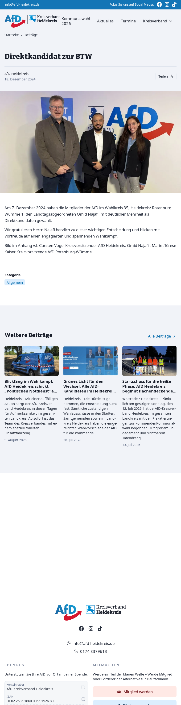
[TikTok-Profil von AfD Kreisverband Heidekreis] (100, 628)
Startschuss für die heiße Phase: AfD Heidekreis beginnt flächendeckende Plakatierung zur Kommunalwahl (147, 391)
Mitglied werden (138, 691)
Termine (128, 21)
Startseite (11, 35)
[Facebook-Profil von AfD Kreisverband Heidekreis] (81, 628)
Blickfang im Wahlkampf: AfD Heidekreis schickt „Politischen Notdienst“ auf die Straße (31, 388)
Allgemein (15, 282)
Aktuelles (105, 21)
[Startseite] (32, 21)
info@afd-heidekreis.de (22, 4)
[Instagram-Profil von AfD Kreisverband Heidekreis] (91, 628)
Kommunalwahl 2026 (76, 21)
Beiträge (31, 35)
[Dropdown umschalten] (171, 21)
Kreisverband (155, 21)
